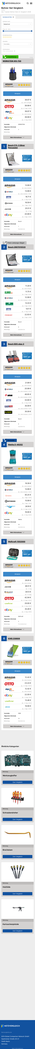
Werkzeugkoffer (10, 776)
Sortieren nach (6, 21)
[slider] (3, 31)
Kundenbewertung (7, 35)
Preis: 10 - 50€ (6, 29)
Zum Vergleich (17, 782)
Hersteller (5, 41)
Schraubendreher (10, 813)
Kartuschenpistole (11, 924)
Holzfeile (6, 887)
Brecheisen (7, 850)
